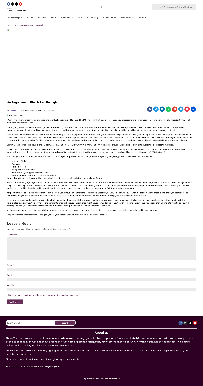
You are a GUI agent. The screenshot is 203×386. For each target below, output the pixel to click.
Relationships (127, 17)
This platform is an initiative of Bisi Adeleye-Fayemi (32, 366)
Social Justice (67, 17)
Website (10, 285)
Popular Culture (109, 17)
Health (53, 17)
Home (10, 25)
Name (10, 265)
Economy (42, 17)
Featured (142, 17)
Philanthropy (92, 17)
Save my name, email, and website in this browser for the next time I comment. (43, 295)
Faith (80, 17)
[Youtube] (20, 4)
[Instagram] (12, 4)
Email (10, 275)
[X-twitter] (16, 4)
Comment (12, 234)
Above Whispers (15, 17)
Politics (30, 17)
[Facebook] (8, 4)
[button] (149, 109)
